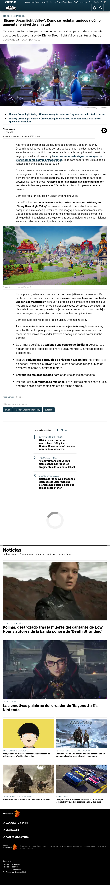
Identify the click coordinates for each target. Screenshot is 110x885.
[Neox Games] (14, 7)
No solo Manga (65, 553)
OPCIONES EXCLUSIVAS (50, 437)
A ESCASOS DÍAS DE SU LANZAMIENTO (73, 750)
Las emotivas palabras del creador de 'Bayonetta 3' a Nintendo (51, 707)
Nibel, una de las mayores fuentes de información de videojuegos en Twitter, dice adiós (26, 754)
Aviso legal (7, 861)
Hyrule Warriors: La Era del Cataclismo (56, 2)
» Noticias (19, 397)
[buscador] (101, 7)
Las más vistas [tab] (43, 430)
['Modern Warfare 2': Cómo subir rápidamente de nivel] (28, 779)
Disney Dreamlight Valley (27, 409)
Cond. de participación (12, 869)
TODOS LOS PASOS (48, 457)
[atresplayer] (94, 7)
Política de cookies (10, 867)
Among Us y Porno (32, 2)
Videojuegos (26, 553)
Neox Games (8, 397)
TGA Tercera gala (80, 2)
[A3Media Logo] (11, 816)
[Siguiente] (105, 2)
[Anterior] (22, 2)
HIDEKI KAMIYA (9, 701)
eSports (40, 553)
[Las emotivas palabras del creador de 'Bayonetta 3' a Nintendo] (55, 669)
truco (7, 409)
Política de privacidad (11, 864)
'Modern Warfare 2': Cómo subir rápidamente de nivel (26, 799)
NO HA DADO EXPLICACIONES (16, 750)
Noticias (12, 550)
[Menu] (106, 8)
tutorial (48, 409)
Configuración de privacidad (14, 872)
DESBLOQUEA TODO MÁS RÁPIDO (17, 796)
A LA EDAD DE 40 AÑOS (13, 623)
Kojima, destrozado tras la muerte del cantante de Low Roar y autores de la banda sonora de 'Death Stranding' (53, 629)
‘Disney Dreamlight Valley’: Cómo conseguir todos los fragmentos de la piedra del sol (57, 463)
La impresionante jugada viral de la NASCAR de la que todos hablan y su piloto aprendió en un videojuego (79, 800)
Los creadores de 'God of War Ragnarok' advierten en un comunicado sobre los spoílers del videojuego (80, 754)
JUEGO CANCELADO (49, 475)
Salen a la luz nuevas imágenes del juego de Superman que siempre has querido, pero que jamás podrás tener (57, 483)
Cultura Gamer (10, 553)
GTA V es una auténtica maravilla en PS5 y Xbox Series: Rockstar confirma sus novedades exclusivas (57, 445)
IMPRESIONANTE (63, 796)
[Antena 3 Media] (10, 847)
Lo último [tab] (62, 430)
